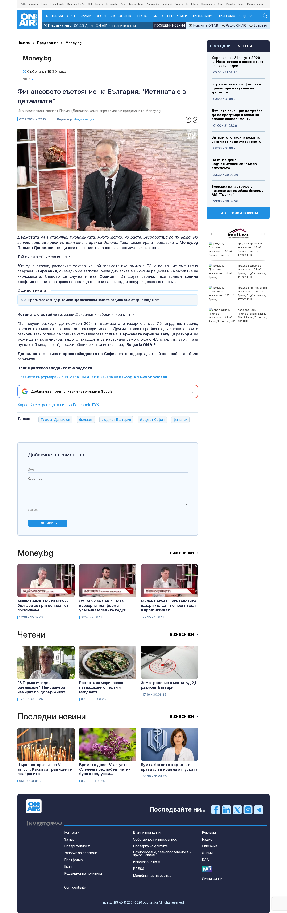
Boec (241, 4)
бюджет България (116, 420)
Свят (71, 16)
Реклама (209, 832)
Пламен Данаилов (55, 420)
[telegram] (258, 809)
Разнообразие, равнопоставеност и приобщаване (162, 853)
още (27, 78)
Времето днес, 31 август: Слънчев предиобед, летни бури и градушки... (104, 769)
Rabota (179, 4)
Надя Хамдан (84, 119)
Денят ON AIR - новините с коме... (107, 25)
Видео (157, 16)
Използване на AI (147, 861)
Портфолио (73, 859)
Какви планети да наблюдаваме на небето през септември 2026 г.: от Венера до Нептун (237, 251)
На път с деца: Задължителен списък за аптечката (234, 164)
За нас (69, 839)
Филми (207, 852)
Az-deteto (192, 4)
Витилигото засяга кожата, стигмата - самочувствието (236, 139)
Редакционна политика (83, 873)
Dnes (44, 4)
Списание (209, 846)
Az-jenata (112, 4)
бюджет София (152, 420)
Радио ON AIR (235, 25)
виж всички (182, 553)
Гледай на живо (59, 25)
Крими (85, 16)
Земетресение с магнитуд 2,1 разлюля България (168, 685)
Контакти (71, 832)
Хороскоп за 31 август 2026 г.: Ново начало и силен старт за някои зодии (238, 62)
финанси (180, 420)
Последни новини (169, 25)
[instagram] (248, 809)
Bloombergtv (57, 4)
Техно (142, 16)
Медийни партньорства (152, 875)
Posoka (230, 4)
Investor (33, 4)
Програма (226, 16)
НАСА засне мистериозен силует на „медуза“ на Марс (252, 313)
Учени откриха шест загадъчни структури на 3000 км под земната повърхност (251, 271)
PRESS (138, 868)
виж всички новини (238, 213)
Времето (260, 25)
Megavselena (255, 4)
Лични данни (212, 878)
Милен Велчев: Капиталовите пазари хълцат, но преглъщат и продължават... (168, 605)
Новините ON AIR (205, 25)
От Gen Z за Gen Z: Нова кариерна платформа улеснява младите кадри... (104, 605)
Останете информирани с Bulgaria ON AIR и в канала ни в (92, 377)
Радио (207, 839)
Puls (123, 4)
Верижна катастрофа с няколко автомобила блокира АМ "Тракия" (237, 190)
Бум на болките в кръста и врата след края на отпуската (169, 767)
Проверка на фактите (150, 846)
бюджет (86, 420)
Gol (90, 4)
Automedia (153, 4)
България (54, 16)
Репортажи (177, 16)
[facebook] (215, 809)
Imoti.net (167, 4)
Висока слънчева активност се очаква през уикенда (251, 291)
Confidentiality (75, 887)
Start (221, 4)
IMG (23, 4)
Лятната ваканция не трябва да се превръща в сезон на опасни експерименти (237, 115)
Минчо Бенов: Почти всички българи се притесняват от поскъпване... (43, 605)
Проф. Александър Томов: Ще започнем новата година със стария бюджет (93, 300)
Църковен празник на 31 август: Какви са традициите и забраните (44, 769)
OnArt (207, 869)
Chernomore (208, 4)
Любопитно (121, 16)
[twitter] (237, 809)
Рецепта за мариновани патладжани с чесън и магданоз (101, 687)
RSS (205, 859)
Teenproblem (136, 4)
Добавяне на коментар (56, 455)
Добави (47, 523)
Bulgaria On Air (76, 4)
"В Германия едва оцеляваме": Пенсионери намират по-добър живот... (42, 687)
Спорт (101, 16)
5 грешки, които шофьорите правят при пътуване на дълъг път (236, 88)
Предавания (202, 16)
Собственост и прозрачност (156, 839)
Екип (68, 866)
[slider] (97, 227)
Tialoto (99, 4)
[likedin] (226, 809)
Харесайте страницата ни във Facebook (58, 405)
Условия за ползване (81, 852)
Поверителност (77, 846)
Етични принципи (147, 832)
